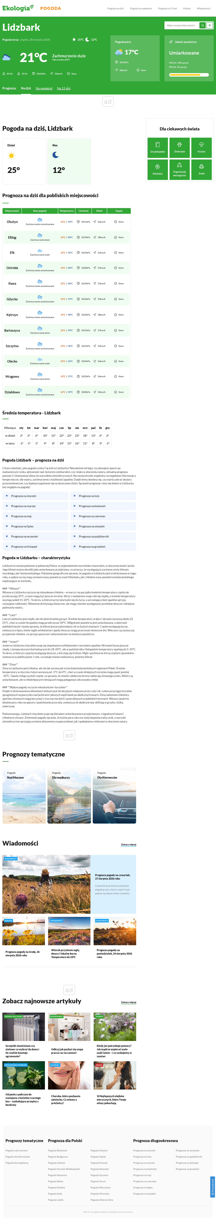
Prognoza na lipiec (22, 526)
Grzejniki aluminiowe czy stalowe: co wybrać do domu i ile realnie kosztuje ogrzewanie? (22, 1051)
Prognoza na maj (21, 516)
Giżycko (12, 299)
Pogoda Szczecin (99, 1175)
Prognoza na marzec (23, 506)
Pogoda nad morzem (17, 1150)
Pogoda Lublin (56, 1200)
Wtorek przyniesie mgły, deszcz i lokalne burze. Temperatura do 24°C (65, 954)
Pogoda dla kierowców (18, 1156)
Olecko (12, 361)
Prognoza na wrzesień (24, 536)
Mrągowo (12, 376)
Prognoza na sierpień (92, 526)
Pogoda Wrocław (100, 1194)
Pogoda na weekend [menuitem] (141, 8)
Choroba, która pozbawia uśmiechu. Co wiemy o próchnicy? (65, 1100)
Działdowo (12, 392)
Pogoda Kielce (55, 1181)
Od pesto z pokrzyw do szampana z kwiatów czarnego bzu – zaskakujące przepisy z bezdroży (23, 1099)
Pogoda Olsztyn (99, 1150)
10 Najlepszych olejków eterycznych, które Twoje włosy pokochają (111, 1100)
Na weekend (44, 88)
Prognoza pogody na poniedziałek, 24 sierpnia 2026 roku (114, 954)
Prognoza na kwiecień (92, 506)
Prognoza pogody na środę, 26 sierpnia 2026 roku (23, 953)
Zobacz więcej (128, 844)
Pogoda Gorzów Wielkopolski (64, 1169)
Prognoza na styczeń (23, 496)
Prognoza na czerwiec (92, 516)
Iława (12, 283)
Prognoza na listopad (24, 546)
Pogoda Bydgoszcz (58, 1156)
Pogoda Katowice (57, 1175)
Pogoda (50, 8)
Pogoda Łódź (55, 1194)
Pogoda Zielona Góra (102, 1200)
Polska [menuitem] (187, 8)
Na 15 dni (63, 88)
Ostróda (12, 268)
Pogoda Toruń (98, 1181)
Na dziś (26, 88)
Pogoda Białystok (57, 1150)
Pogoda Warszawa (101, 1187)
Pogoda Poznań (99, 1163)
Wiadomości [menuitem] (203, 8)
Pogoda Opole (98, 1156)
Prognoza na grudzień (92, 546)
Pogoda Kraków (56, 1187)
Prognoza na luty (89, 496)
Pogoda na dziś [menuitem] (115, 8)
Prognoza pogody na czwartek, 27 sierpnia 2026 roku (112, 877)
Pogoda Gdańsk (56, 1163)
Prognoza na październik (94, 536)
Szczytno (12, 346)
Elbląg (12, 237)
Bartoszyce (12, 330)
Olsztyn (12, 222)
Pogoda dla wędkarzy (17, 1163)
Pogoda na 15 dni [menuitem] (167, 8)
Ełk (12, 252)
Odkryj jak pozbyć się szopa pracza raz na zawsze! (67, 1051)
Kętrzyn (12, 315)
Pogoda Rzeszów (100, 1169)
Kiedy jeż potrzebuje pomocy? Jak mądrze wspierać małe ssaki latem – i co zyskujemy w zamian (114, 1051)
